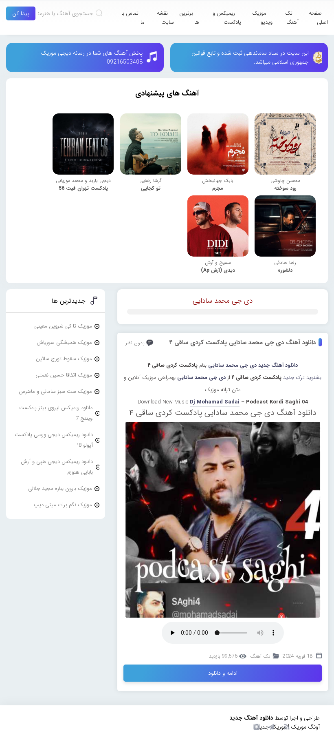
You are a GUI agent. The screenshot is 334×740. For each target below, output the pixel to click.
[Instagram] (255, 726)
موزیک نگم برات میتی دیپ (63, 505)
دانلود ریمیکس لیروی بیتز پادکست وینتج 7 (55, 413)
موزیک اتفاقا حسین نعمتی (63, 375)
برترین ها (189, 18)
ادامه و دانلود (222, 673)
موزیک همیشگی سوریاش (64, 342)
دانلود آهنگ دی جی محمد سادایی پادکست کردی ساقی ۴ (242, 343)
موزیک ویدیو (262, 18)
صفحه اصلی (318, 18)
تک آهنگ (292, 18)
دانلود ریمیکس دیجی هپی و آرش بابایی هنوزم (57, 466)
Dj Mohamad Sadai (215, 402)
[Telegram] (271, 726)
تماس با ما (133, 18)
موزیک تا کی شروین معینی (63, 326)
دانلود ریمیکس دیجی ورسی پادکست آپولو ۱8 (54, 440)
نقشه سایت (165, 18)
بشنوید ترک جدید (302, 377)
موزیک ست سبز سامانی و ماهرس (55, 391)
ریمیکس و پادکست (227, 18)
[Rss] (286, 726)
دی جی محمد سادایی (223, 300)
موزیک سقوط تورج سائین (64, 358)
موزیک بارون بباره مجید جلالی (60, 488)
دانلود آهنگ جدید (278, 365)
